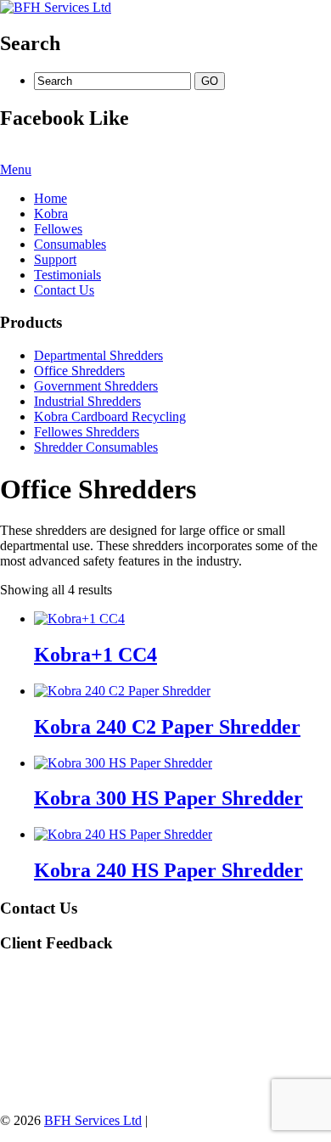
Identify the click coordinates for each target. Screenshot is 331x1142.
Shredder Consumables (96, 447)
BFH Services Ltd (93, 1120)
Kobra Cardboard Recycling (110, 416)
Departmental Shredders (98, 355)
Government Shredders (96, 386)
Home (50, 198)
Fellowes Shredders (86, 432)
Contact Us (64, 290)
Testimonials (67, 274)
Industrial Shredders (87, 401)
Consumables (70, 244)
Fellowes (58, 229)
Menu (15, 169)
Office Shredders (79, 370)
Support (55, 259)
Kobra (51, 213)
